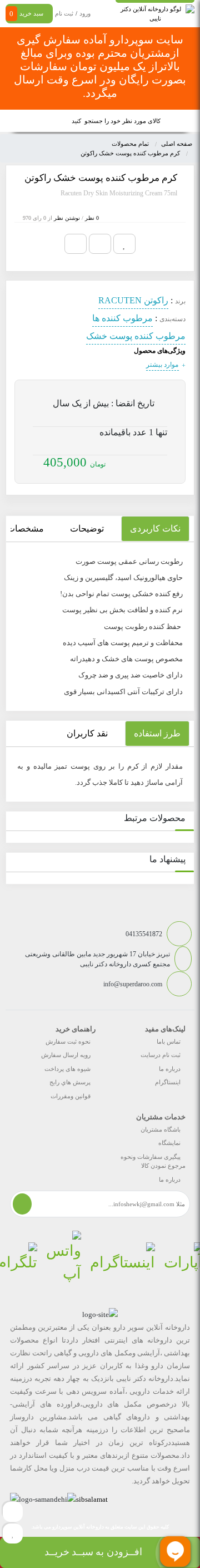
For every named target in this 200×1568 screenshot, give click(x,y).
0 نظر (92, 218)
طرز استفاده (157, 733)
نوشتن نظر (67, 218)
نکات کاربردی (155, 528)
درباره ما (170, 1068)
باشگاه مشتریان (161, 1129)
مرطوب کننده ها (122, 318)
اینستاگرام (168, 1082)
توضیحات (87, 528)
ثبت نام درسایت (161, 1054)
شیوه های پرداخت (67, 1068)
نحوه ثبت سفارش (68, 1041)
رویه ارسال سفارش (66, 1054)
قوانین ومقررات (71, 1096)
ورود (85, 13)
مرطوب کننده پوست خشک (136, 336)
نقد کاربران (87, 733)
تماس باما (169, 1041)
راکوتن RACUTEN (133, 300)
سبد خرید (26, 13)
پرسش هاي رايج (70, 1082)
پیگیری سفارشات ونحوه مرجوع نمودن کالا (153, 1161)
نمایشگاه (169, 1142)
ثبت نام (64, 13)
